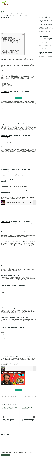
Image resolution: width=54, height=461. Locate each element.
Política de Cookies (23, 458)
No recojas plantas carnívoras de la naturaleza (9, 51)
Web (26, 450)
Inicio (2, 458)
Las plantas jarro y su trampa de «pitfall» (8, 37)
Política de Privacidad (31, 458)
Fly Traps (4, 338)
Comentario (3, 437)
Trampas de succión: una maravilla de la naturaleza (10, 40)
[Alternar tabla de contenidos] (23, 34)
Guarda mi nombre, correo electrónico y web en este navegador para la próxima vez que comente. (17, 452)
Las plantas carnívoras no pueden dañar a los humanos (10, 43)
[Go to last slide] (3, 417)
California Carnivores (5, 334)
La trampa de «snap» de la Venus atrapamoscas (9, 36)
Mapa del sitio (16, 458)
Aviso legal (37, 458)
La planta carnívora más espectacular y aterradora (10, 53)
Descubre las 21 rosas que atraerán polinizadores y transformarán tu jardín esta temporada (45, 24)
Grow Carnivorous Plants (6, 337)
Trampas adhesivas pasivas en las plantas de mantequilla (11, 39)
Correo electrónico (17, 450)
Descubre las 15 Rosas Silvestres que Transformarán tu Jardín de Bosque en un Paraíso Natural (46, 28)
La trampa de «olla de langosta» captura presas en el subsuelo (11, 41)
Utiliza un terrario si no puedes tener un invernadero (10, 50)
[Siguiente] (34, 417)
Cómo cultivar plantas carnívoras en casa (8, 49)
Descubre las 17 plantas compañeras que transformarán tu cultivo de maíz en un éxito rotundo (46, 20)
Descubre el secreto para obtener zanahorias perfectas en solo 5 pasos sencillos (45, 32)
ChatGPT (18, 389)
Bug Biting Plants (5, 335)
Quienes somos (6, 458)
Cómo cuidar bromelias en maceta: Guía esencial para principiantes (45, 39)
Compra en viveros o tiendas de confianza (8, 52)
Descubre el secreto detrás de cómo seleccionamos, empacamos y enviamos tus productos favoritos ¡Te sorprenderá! (28, 397)
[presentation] (10, 412)
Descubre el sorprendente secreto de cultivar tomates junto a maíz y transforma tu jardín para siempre (45, 16)
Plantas (2, 11)
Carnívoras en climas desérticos (7, 48)
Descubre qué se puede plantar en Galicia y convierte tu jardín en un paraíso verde (27, 420)
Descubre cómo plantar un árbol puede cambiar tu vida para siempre (9, 396)
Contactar (11, 458)
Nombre (3, 450)
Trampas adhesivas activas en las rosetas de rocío (10, 38)
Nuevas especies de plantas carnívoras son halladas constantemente (13, 42)
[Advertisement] (18, 25)
